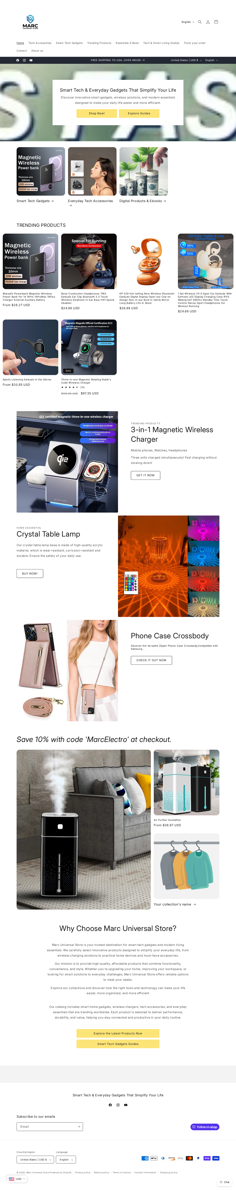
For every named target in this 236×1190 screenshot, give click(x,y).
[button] (200, 22)
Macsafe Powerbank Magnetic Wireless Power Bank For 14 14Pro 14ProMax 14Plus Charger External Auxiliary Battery (29, 296)
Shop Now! (97, 113)
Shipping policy (169, 1172)
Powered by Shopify (61, 1172)
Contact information (145, 1172)
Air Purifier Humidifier (167, 819)
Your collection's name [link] (173, 904)
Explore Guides (139, 113)
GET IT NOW (145, 475)
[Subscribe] (79, 1126)
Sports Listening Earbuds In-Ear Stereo (27, 379)
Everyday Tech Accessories (90, 201)
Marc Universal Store (37, 1172)
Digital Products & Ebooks (140, 201)
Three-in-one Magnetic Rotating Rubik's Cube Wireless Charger (86, 381)
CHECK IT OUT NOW (151, 660)
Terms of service (122, 1172)
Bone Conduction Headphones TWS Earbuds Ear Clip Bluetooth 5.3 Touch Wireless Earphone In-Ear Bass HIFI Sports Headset (88, 298)
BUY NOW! (30, 573)
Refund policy (101, 1172)
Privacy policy (83, 1172)
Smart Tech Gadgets (33, 201)
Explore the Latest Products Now (118, 1033)
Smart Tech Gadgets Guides (118, 1044)
